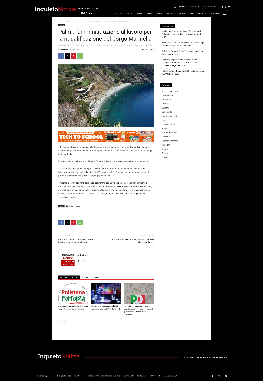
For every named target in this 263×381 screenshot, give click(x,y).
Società (165, 153)
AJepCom (52, 376)
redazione (64, 50)
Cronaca (165, 103)
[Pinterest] (73, 56)
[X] (67, 56)
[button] (175, 7)
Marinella (69, 206)
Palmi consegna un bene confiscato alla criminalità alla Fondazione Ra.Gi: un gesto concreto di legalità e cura (180, 63)
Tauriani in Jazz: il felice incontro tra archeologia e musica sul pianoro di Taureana (183, 44)
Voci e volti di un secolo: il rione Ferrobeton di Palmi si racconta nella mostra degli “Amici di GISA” (181, 34)
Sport (164, 157)
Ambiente (166, 99)
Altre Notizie (167, 95)
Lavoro (165, 120)
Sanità (165, 149)
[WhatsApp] (80, 56)
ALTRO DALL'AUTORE (91, 278)
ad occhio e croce (170, 91)
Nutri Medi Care (169, 124)
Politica (68, 21)
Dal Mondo (167, 112)
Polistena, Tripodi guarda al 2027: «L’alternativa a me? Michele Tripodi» (183, 72)
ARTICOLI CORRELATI (69, 278)
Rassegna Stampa (170, 140)
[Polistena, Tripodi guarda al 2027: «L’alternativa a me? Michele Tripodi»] (106, 293)
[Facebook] (222, 7)
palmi (78, 206)
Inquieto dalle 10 (169, 116)
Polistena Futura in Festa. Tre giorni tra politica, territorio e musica (182, 52)
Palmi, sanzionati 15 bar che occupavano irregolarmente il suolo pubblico (76, 241)
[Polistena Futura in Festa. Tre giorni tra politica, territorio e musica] (73, 293)
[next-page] (64, 320)
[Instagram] (225, 7)
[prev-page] (60, 320)
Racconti (166, 136)
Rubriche (166, 145)
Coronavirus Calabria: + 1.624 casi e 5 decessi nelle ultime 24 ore (133, 241)
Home (60, 21)
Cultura (165, 107)
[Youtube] (229, 7)
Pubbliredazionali (170, 132)
